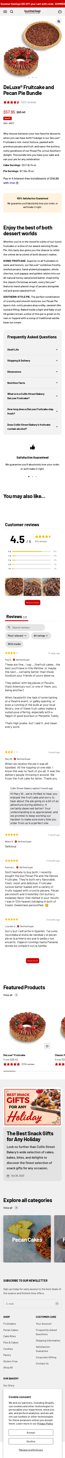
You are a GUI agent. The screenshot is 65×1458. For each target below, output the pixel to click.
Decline (30, 1441)
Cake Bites (9, 1336)
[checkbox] (14, 644)
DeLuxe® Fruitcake (14, 1055)
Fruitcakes (9, 1323)
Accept (31, 1432)
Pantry (7, 1354)
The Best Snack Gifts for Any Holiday (30, 1136)
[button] (32, 349)
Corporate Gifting (46, 1357)
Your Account (44, 1323)
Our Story (8, 1385)
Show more (32, 960)
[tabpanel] (32, 795)
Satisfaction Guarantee (43, 1349)
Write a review (32, 602)
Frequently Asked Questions (46, 1332)
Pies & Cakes (10, 1342)
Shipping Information (48, 1340)
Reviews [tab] (16, 616)
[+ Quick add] (47, 1046)
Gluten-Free (10, 1361)
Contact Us (42, 1363)
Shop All (8, 1367)
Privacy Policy (45, 1423)
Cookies (8, 1348)
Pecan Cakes (10, 1329)
